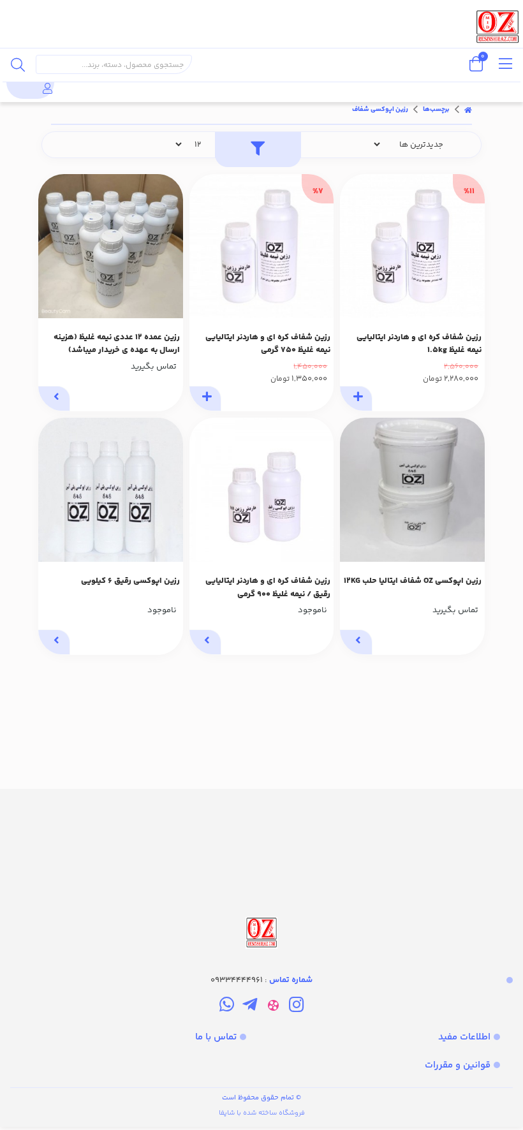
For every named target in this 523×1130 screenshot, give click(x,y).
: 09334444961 (261, 980)
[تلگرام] (249, 1006)
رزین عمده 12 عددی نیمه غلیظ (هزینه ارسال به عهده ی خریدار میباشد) (117, 344)
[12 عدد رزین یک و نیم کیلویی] (110, 246)
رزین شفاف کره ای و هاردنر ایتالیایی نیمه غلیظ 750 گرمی (267, 344)
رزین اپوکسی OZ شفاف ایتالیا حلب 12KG (413, 581)
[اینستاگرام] (296, 1006)
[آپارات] (273, 1006)
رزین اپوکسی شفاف (380, 110)
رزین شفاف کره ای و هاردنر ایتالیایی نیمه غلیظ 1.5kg (419, 344)
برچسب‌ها (436, 110)
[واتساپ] (226, 1006)
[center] (18, 64)
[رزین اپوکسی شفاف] (261, 870)
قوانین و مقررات (457, 1065)
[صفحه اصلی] (468, 109)
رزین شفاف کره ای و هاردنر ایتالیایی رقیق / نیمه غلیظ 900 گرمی (267, 588)
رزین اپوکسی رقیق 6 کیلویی (130, 581)
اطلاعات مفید (464, 1037)
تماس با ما (216, 1037)
